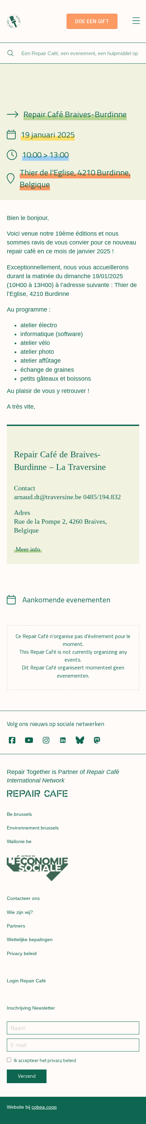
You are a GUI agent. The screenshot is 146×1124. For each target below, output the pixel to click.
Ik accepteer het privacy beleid (45, 1060)
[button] (136, 21)
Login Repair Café (26, 980)
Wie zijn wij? (20, 912)
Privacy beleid (22, 953)
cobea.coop (44, 1107)
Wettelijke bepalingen (30, 939)
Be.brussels (19, 814)
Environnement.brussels (33, 827)
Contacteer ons (23, 898)
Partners (16, 926)
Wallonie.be (19, 841)
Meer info (28, 549)
